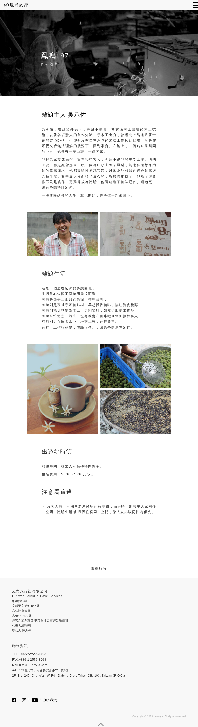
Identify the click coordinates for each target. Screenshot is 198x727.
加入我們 (50, 700)
